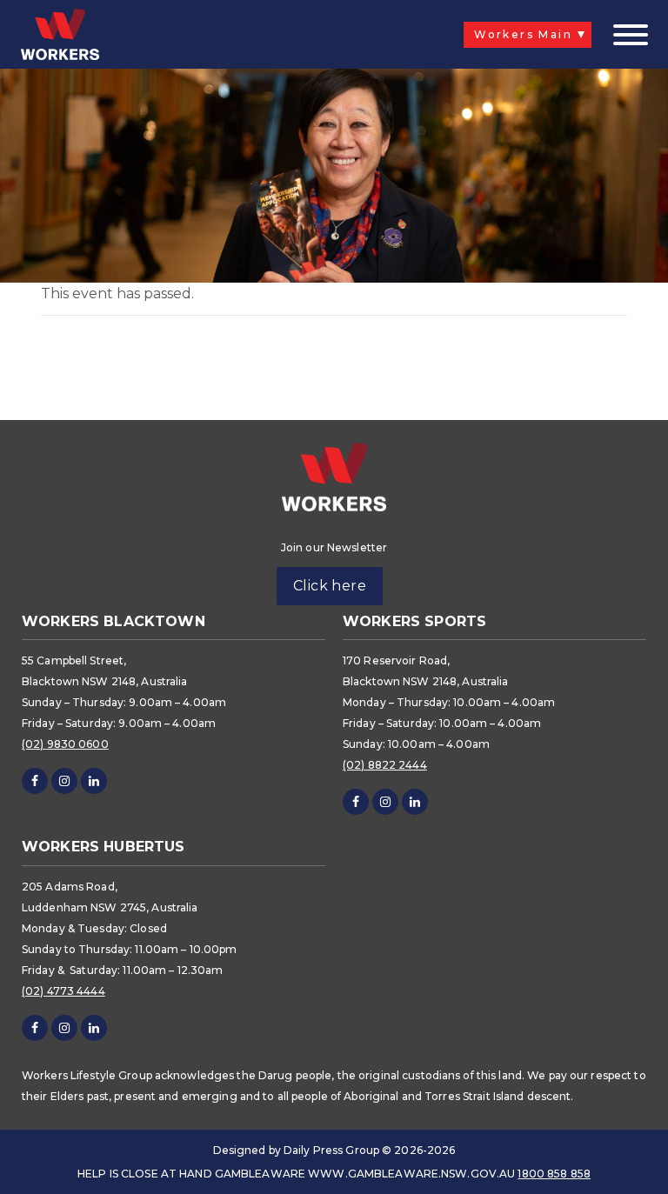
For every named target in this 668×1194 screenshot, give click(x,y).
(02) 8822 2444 (385, 764)
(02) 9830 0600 (65, 743)
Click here (330, 585)
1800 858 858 (554, 1173)
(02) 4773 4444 (63, 990)
